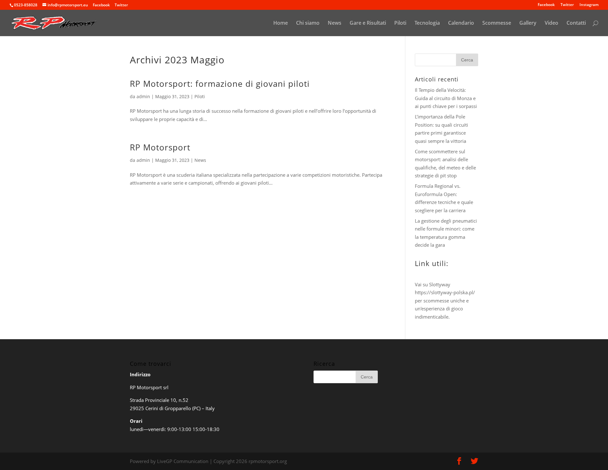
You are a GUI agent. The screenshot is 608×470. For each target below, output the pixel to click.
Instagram (589, 5)
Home (280, 23)
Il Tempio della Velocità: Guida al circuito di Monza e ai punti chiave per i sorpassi (446, 98)
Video (551, 23)
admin (143, 96)
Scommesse (496, 23)
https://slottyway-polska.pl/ (445, 292)
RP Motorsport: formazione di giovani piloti (220, 83)
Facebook (546, 5)
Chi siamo (308, 23)
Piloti (400, 23)
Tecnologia (427, 23)
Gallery (527, 23)
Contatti (576, 23)
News (334, 23)
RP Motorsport (160, 147)
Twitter (567, 5)
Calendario (461, 23)
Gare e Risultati (368, 23)
